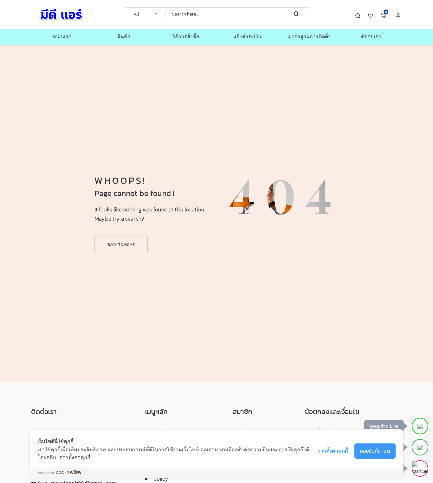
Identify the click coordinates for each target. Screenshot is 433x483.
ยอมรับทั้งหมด (375, 451)
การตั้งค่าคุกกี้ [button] (332, 451)
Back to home (121, 245)
